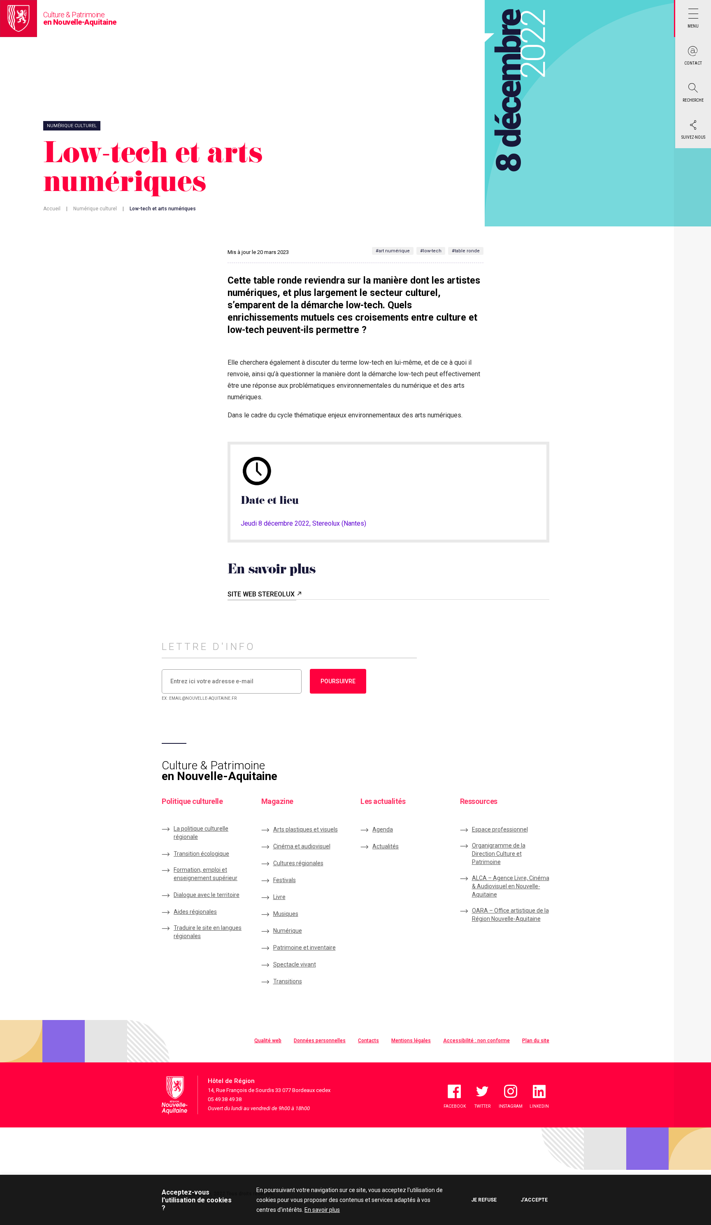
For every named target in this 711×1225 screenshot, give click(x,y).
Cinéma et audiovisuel (301, 846)
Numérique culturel (95, 209)
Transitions (287, 981)
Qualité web (267, 1040)
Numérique (287, 930)
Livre (279, 897)
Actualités (385, 846)
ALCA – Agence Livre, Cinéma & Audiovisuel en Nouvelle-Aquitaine (510, 886)
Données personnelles (320, 1040)
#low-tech (430, 251)
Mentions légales (411, 1040)
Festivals (284, 880)
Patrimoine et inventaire (304, 947)
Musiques (285, 914)
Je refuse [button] (484, 1200)
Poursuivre (338, 681)
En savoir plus (322, 1209)
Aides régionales (195, 911)
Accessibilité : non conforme (476, 1040)
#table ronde (466, 251)
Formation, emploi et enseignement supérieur (205, 873)
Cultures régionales (298, 863)
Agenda (382, 829)
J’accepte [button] (534, 1200)
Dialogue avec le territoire (206, 895)
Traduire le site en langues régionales (208, 932)
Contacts (368, 1040)
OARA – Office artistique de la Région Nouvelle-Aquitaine (510, 914)
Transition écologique (201, 853)
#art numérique (393, 251)
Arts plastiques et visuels (305, 829)
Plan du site (535, 1040)
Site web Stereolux (262, 594)
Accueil (51, 209)
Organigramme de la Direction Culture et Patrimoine (498, 853)
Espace (500, 829)
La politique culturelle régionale (201, 832)
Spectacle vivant (294, 964)
